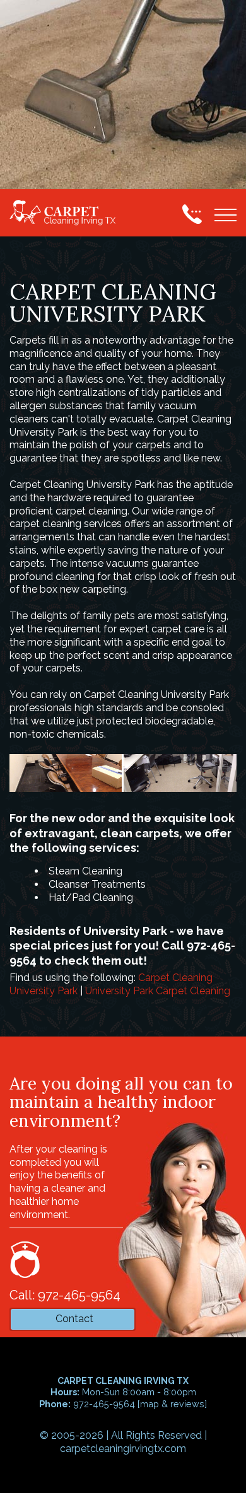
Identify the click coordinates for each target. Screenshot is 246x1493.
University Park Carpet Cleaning (157, 991)
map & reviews (172, 1403)
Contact (74, 1319)
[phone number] (192, 214)
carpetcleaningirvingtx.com (123, 1449)
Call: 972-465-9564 (64, 1295)
